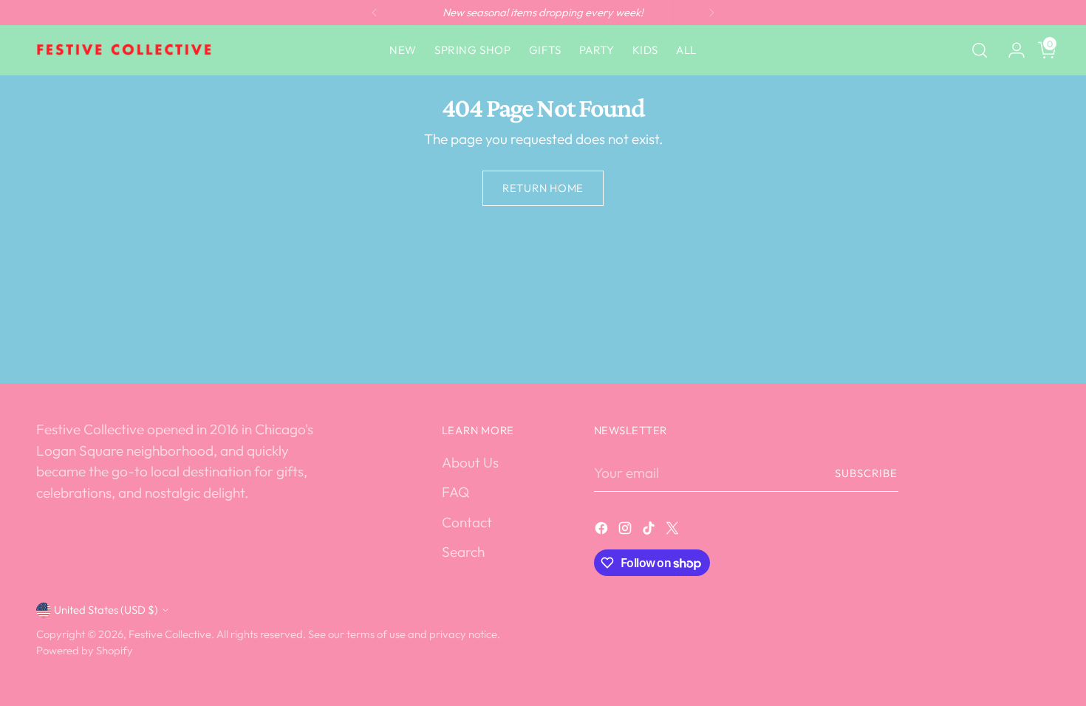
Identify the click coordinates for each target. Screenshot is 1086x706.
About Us (470, 462)
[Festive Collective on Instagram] (626, 530)
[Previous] (374, 12)
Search (463, 552)
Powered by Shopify (84, 650)
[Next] (711, 12)
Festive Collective (170, 634)
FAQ (455, 492)
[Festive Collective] (125, 50)
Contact (467, 522)
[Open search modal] (979, 50)
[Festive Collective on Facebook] (603, 530)
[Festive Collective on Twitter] (674, 530)
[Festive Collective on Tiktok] (650, 530)
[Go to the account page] (1010, 50)
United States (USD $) (106, 610)
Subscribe (866, 473)
